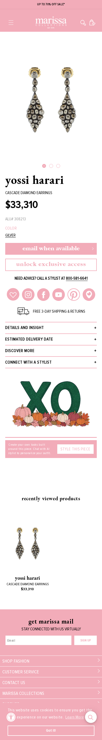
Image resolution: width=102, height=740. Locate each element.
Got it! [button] (51, 730)
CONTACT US (13, 682)
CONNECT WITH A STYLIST (28, 362)
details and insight (24, 327)
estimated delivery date (29, 339)
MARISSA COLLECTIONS (23, 693)
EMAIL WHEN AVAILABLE (51, 249)
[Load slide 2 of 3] (51, 166)
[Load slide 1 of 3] (44, 166)
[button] (11, 22)
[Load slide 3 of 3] (58, 166)
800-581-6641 (77, 278)
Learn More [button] (74, 717)
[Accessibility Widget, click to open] (11, 717)
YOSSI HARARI (34, 179)
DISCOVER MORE (20, 350)
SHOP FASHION (15, 661)
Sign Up (85, 640)
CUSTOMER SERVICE (20, 672)
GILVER (10, 235)
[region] (51, 4)
